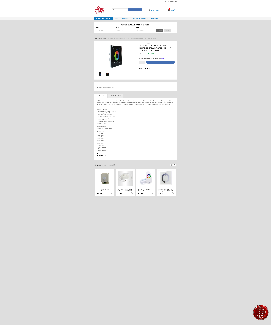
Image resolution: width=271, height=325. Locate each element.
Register (175, 1)
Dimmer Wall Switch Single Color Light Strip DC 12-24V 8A (165, 191)
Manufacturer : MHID (144, 44)
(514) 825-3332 (155, 10)
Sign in (171, 1)
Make (117, 27)
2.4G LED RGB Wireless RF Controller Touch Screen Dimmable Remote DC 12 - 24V (145, 191)
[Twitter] (147, 68)
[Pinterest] (150, 68)
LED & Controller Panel (108, 87)
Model (138, 27)
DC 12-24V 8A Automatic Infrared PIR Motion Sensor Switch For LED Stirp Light (104, 191)
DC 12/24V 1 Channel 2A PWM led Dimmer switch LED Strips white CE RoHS (125, 191)
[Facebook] (145, 68)
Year (97, 27)
